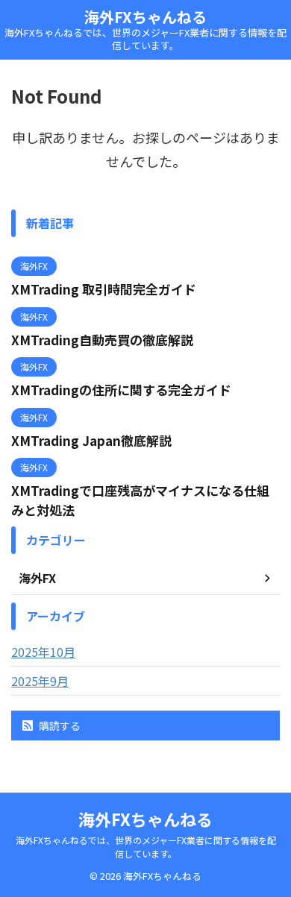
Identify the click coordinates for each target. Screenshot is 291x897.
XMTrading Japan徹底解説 (91, 440)
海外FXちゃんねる (145, 17)
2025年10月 (43, 652)
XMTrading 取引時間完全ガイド (103, 289)
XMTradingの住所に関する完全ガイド (121, 389)
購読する (59, 725)
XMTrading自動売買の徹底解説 (102, 339)
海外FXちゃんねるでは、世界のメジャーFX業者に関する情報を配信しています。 (146, 847)
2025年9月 (40, 681)
